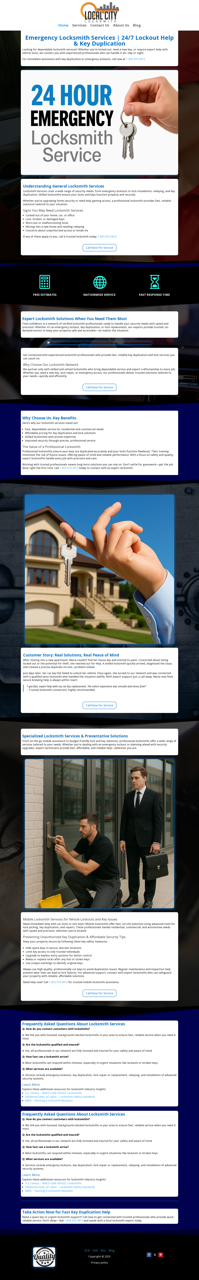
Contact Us (99, 26)
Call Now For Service (99, 248)
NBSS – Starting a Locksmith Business (49, 1100)
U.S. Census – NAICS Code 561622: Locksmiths (53, 1093)
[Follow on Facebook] (149, 1254)
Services (79, 26)
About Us (121, 26)
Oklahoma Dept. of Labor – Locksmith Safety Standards (60, 1096)
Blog (137, 26)
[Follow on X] (155, 1254)
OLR (87, 1250)
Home (63, 26)
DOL (104, 1250)
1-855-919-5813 (135, 59)
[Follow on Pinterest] (160, 1254)
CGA (95, 1250)
